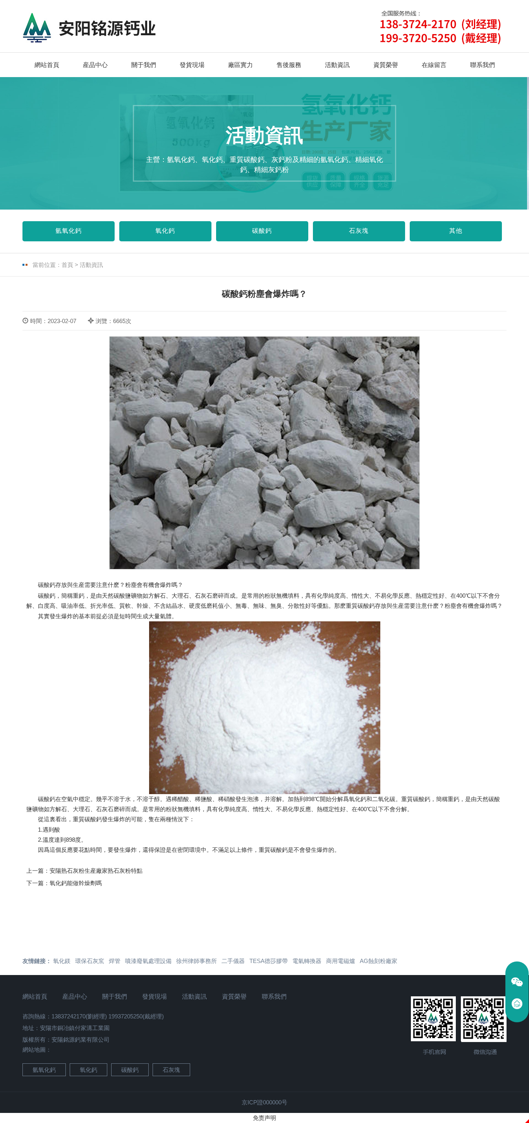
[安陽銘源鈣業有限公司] (99, 28)
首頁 (67, 264)
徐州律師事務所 (196, 961)
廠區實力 (240, 65)
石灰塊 (359, 230)
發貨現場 (192, 65)
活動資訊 (337, 65)
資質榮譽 (385, 65)
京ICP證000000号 (264, 1102)
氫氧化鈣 (68, 230)
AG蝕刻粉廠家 (378, 961)
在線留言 (434, 65)
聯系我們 (482, 65)
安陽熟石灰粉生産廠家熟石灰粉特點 (96, 870)
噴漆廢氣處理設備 (148, 961)
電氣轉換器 (306, 961)
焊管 (114, 961)
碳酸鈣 (262, 230)
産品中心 (95, 65)
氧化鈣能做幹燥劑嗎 (76, 883)
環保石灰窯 (89, 961)
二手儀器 (233, 961)
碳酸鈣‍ (46, 799)
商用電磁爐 (340, 961)
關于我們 (143, 65)
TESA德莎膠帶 (268, 961)
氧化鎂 (61, 961)
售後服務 (289, 65)
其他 (455, 230)
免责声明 (264, 1117)
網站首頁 (46, 65)
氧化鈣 (165, 230)
